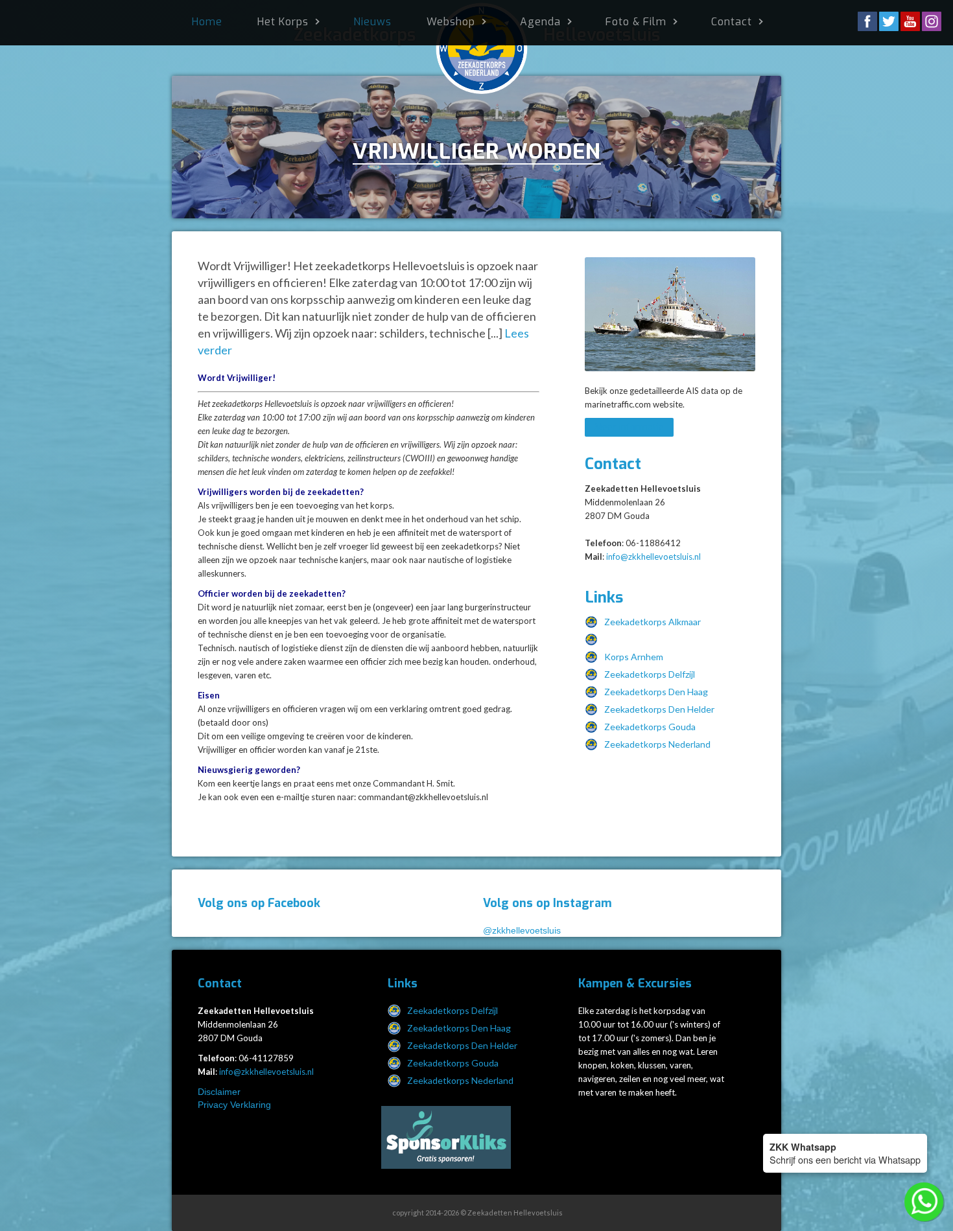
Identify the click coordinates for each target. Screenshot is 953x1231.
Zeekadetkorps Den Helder (659, 709)
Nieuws (372, 22)
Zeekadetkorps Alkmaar (652, 621)
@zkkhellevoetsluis (522, 930)
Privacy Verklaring (234, 1104)
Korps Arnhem (633, 656)
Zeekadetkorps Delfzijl (649, 674)
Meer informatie (629, 427)
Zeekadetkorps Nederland (657, 744)
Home (207, 22)
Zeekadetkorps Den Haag (656, 691)
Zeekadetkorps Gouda (650, 726)
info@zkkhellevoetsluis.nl (653, 556)
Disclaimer (219, 1092)
